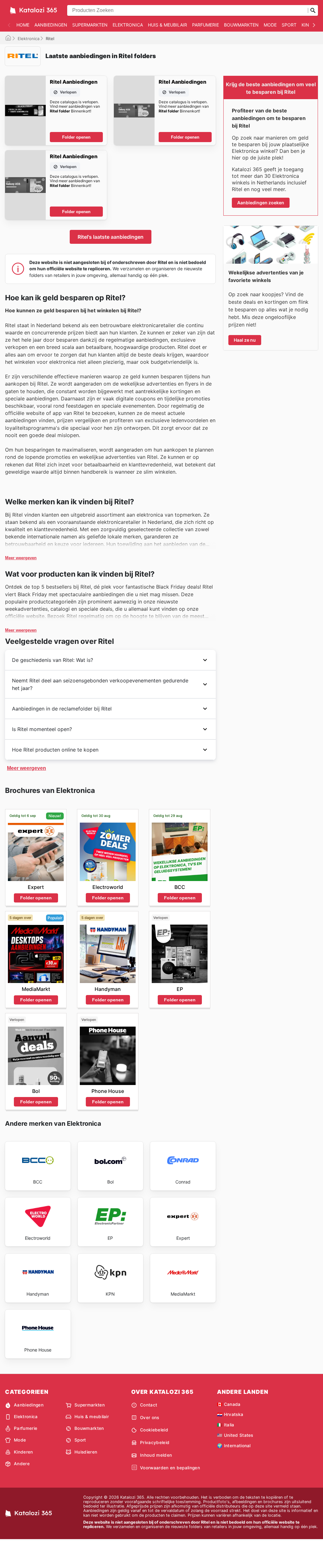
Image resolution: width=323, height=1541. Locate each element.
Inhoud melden (156, 1455)
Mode (270, 24)
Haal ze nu (245, 340)
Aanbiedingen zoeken (260, 202)
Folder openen (76, 137)
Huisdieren (85, 1451)
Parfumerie (205, 24)
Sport (289, 24)
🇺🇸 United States (235, 1435)
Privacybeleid (154, 1442)
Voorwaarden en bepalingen (170, 1467)
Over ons (149, 1417)
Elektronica (128, 24)
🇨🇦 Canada (229, 1404)
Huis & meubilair (167, 24)
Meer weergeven (21, 557)
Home (22, 24)
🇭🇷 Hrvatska (230, 1414)
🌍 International (234, 1445)
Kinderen (23, 1451)
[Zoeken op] (313, 10)
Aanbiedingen (50, 24)
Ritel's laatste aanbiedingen (111, 237)
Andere (22, 1463)
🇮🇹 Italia (225, 1424)
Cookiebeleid (154, 1429)
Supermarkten (90, 24)
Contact (148, 1404)
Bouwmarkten (241, 24)
